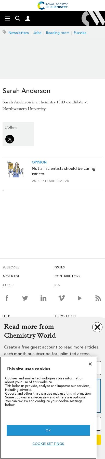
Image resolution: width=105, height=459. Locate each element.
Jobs (37, 33)
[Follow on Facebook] (7, 298)
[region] (48, 407)
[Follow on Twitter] (25, 298)
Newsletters (19, 33)
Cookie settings (48, 444)
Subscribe (11, 267)
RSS (57, 285)
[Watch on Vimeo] (61, 298)
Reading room (57, 33)
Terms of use (66, 316)
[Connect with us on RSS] (98, 298)
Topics (9, 285)
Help (6, 316)
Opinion (39, 162)
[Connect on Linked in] (43, 298)
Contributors (67, 276)
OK (48, 430)
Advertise (11, 276)
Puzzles (80, 33)
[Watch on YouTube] (80, 298)
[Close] (90, 364)
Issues (60, 267)
